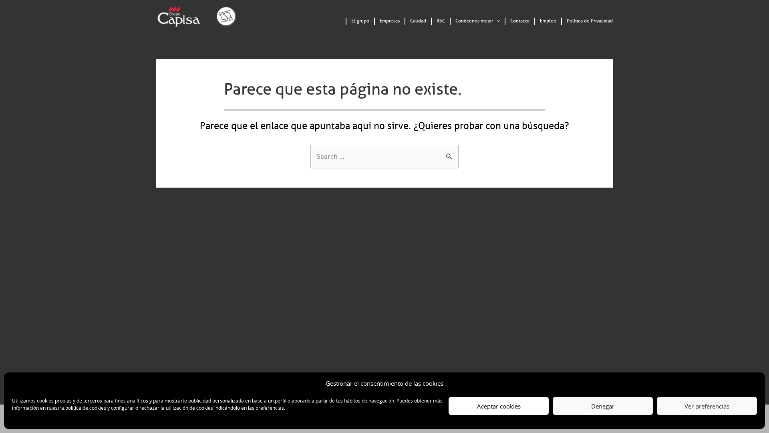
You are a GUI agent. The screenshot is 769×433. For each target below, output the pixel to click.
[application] (496, 21)
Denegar (602, 406)
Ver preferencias (706, 406)
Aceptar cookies (499, 406)
